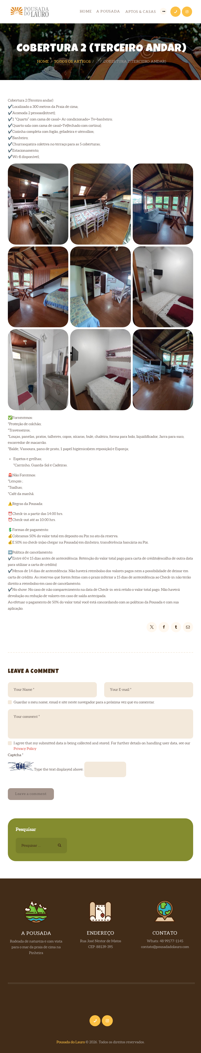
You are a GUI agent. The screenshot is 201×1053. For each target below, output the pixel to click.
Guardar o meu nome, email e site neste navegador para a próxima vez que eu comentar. (84, 702)
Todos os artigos (72, 61)
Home (43, 61)
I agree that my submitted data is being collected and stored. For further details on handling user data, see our (102, 746)
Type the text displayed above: (58, 769)
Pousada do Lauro (71, 1042)
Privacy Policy (25, 748)
